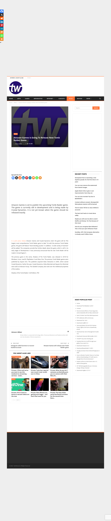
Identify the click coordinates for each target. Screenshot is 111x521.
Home (11, 98)
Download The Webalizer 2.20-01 (85, 306)
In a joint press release (18, 241)
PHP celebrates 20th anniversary (85, 318)
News (71, 98)
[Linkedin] (23, 177)
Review (79, 98)
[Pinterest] (26, 177)
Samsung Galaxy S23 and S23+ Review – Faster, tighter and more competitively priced (87, 327)
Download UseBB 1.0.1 (82, 323)
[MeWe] (30, 177)
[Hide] (0, 42)
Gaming (53, 379)
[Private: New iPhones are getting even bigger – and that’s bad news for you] (40, 384)
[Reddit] (19, 177)
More (88, 98)
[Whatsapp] (36, 177)
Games (27, 98)
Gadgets (62, 98)
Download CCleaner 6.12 (83, 345)
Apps (19, 98)
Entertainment (16, 356)
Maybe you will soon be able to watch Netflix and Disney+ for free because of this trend (86, 221)
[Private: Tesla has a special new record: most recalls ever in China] (40, 362)
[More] (40, 177)
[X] (16, 177)
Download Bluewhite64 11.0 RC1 (85, 348)
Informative (38, 98)
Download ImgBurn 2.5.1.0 (83, 370)
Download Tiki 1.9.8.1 (82, 320)
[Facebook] (13, 177)
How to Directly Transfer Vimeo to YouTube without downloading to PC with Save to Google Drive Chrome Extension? (88, 357)
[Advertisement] (52, 12)
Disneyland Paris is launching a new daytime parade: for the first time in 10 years (86, 180)
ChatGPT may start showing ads (85, 338)
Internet (50, 98)
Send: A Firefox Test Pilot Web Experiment (87, 315)
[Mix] (33, 177)
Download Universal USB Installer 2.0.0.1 (87, 336)
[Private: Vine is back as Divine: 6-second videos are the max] (20, 384)
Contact (29, 77)
